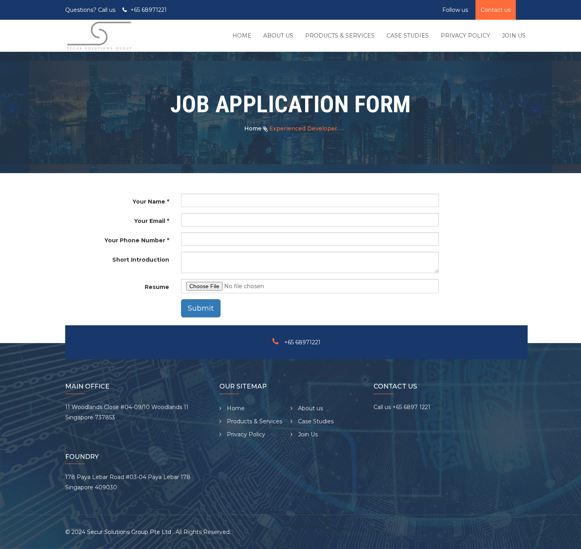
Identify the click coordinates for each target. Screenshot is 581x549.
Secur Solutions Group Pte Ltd (130, 532)
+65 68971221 (148, 9)
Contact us (496, 9)
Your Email (149, 221)
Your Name (148, 201)
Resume (157, 287)
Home (253, 128)
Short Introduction (140, 259)
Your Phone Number (134, 240)
